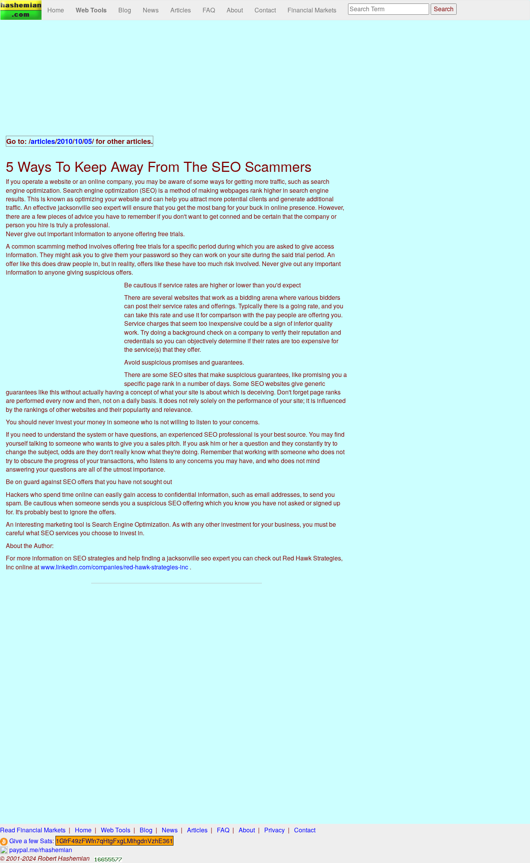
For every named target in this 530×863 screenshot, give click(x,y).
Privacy (274, 829)
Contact (265, 9)
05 (88, 141)
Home (55, 9)
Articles (180, 9)
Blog (124, 9)
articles (43, 141)
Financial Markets (312, 9)
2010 (65, 141)
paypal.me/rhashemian (40, 849)
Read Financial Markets (33, 829)
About (235, 9)
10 (78, 141)
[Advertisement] (177, 82)
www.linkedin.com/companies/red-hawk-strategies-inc (114, 566)
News (151, 9)
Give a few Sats (30, 840)
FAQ (209, 9)
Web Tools (91, 9)
